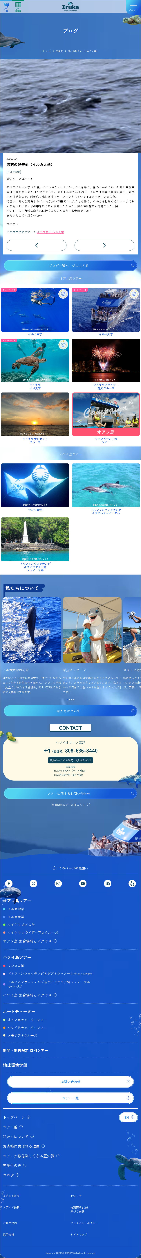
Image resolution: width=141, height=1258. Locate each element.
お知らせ (76, 1196)
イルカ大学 (14, 172)
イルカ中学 (16, 908)
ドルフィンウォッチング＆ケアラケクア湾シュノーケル (49, 983)
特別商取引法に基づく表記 (80, 1209)
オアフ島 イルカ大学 (50, 232)
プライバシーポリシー (84, 1223)
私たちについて (68, 711)
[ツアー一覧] (70, 1102)
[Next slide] (137, 647)
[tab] (67, 699)
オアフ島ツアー (17, 900)
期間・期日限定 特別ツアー (25, 1050)
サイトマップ (78, 1234)
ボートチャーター (19, 1011)
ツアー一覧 (6, 9)
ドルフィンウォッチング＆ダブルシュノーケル (50, 973)
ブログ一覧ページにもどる (68, 265)
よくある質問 (11, 1196)
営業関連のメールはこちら (68, 805)
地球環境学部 (15, 1065)
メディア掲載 (11, 1207)
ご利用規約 (10, 1223)
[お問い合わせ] (70, 1086)
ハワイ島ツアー (17, 957)
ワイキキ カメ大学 (21, 924)
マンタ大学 (16, 965)
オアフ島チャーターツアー (27, 1019)
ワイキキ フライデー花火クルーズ (33, 932)
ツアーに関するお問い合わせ (68, 793)
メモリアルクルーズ (22, 1035)
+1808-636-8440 (71, 750)
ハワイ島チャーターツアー (27, 1027)
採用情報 (8, 1234)
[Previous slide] (4, 647)
